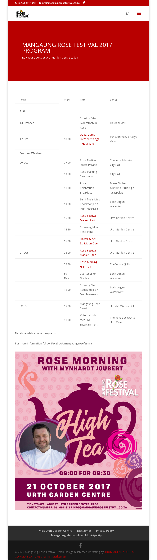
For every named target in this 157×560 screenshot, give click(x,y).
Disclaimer (84, 530)
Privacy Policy (105, 530)
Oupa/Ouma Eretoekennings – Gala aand (89, 139)
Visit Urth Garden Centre (55, 530)
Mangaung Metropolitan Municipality (76, 535)
